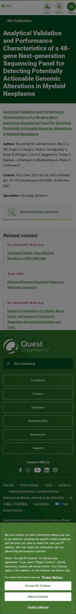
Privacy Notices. (52, 577)
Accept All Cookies (37, 585)
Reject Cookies (38, 596)
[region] (38, 568)
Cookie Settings (38, 607)
